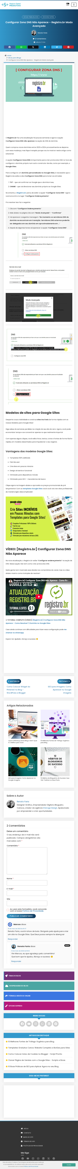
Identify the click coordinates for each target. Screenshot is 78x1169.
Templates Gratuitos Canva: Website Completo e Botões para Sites (39, 1047)
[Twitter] (33, 47)
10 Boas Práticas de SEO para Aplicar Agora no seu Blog (33, 1066)
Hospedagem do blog (18, 986)
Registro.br (21, 193)
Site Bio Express (15, 1006)
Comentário (13, 845)
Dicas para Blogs (31, 17)
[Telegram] (56, 47)
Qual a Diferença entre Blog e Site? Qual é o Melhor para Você (22, 742)
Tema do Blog (15, 976)
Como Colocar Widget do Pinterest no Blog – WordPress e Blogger (18, 689)
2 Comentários (40, 39)
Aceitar (69, 1165)
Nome (10, 878)
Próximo (63, 681)
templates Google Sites (32, 488)
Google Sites (48, 17)
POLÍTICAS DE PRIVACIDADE (33, 1146)
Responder (13, 939)
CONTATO (27, 1133)
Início (9, 56)
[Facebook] (9, 47)
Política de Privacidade (31, 1166)
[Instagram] (35, 1023)
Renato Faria (42, 33)
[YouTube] (28, 1023)
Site (8, 899)
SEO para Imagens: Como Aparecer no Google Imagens (59, 689)
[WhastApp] (21, 47)
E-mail (10, 888)
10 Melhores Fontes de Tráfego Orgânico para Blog (55, 742)
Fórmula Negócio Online (19, 996)
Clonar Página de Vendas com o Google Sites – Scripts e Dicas (36, 1060)
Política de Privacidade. (33, 911)
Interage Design (50, 808)
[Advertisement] (39, 119)
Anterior (15, 681)
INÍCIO (26, 1129)
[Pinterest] (68, 47)
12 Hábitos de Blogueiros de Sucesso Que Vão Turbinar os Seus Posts (55, 779)
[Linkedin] (45, 47)
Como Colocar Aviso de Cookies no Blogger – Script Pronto (35, 1054)
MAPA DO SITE (28, 1137)
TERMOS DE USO (29, 1141)
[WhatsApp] (42, 1023)
